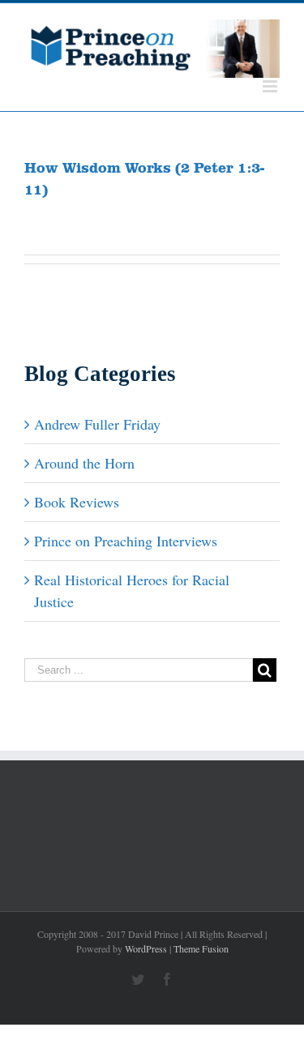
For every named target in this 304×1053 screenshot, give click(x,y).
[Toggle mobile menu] (271, 86)
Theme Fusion (201, 948)
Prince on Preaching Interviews (125, 540)
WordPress (146, 948)
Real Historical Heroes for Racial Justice (131, 590)
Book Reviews (76, 502)
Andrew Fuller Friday (97, 424)
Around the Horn (84, 463)
